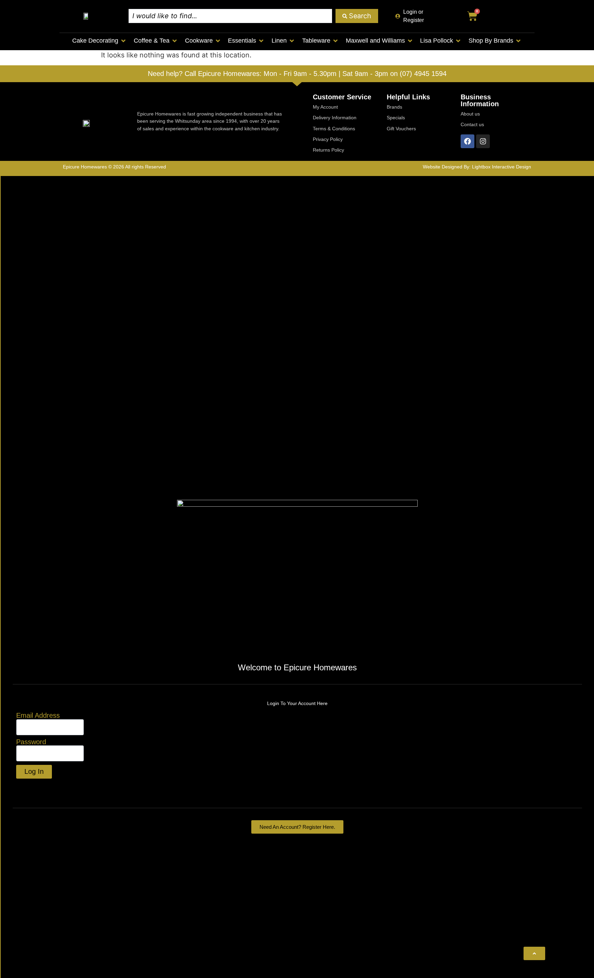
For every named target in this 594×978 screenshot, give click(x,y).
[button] (99, 40)
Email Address (38, 715)
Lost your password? (49, 787)
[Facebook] (467, 141)
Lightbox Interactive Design (501, 166)
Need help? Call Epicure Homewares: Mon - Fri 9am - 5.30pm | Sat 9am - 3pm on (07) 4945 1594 (297, 73)
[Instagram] (483, 141)
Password (31, 742)
